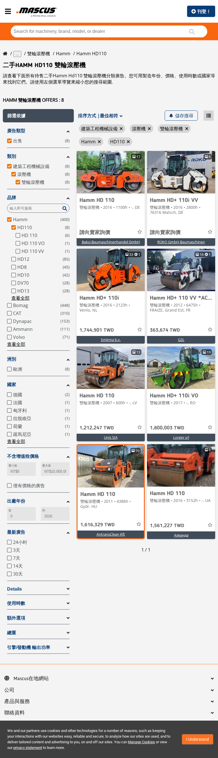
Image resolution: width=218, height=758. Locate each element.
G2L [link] (181, 339)
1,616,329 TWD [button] (97, 524)
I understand (197, 739)
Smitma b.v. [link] (111, 339)
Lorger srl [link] (181, 437)
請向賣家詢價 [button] (94, 232)
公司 (9, 690)
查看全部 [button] (20, 298)
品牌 (11, 197)
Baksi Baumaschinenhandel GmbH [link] (111, 241)
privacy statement (27, 748)
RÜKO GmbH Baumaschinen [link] (181, 241)
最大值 (46, 465)
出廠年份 (16, 501)
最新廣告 (16, 532)
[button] (38, 115)
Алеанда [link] (181, 535)
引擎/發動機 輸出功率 (28, 647)
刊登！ (204, 11)
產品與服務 (17, 701)
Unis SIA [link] (111, 437)
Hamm (63, 53)
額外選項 (16, 618)
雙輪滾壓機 (38, 53)
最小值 (13, 465)
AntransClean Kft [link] (111, 534)
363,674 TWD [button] (165, 330)
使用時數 (16, 603)
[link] (111, 172)
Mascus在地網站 (31, 678)
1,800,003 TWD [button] (167, 428)
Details (14, 589)
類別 (11, 156)
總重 (11, 632)
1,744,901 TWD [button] (96, 330)
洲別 (11, 359)
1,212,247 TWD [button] (96, 428)
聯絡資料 (14, 713)
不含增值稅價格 (23, 456)
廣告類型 (16, 130)
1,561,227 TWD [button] (167, 525)
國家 (11, 384)
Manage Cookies (141, 742)
